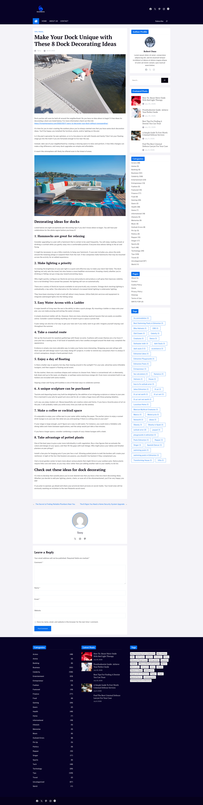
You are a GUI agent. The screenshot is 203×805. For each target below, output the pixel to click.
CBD (155, 328)
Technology (136, 251)
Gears (133, 203)
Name (37, 588)
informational (136, 214)
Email (37, 599)
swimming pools (141, 450)
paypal (156, 430)
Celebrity (135, 176)
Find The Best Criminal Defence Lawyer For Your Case (155, 145)
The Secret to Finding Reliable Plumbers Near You (55, 504)
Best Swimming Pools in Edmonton (148, 323)
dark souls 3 (139, 349)
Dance (153, 338)
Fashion (134, 187)
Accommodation (141, 318)
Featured (135, 190)
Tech (133, 247)
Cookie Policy (136, 285)
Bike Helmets (140, 328)
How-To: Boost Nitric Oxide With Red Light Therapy (153, 99)
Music (133, 224)
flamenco (158, 374)
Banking (134, 170)
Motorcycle (153, 415)
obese (152, 420)
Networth (138, 420)
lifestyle (134, 217)
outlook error (140, 430)
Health (133, 207)
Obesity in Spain (155, 425)
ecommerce (157, 349)
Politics (134, 234)
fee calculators (141, 374)
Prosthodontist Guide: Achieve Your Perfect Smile (155, 111)
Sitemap (134, 295)
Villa (161, 460)
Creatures (139, 338)
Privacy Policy (136, 292)
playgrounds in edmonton (145, 435)
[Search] (164, 80)
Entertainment (137, 180)
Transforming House (143, 460)
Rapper (134, 237)
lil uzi (158, 389)
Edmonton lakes (141, 354)
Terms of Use (136, 298)
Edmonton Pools (141, 364)
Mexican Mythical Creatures (146, 410)
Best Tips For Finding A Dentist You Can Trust (152, 122)
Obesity (138, 425)
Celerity (155, 333)
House (152, 379)
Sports (134, 244)
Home (36, 21)
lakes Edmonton (141, 389)
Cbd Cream (139, 333)
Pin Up (133, 231)
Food (133, 197)
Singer (133, 241)
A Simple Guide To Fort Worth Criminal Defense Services (155, 134)
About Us (135, 278)
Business (134, 173)
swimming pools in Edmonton (146, 455)
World (133, 264)
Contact (134, 281)
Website (37, 611)
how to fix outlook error (144, 384)
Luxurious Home (141, 404)
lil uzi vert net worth (142, 399)
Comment (38, 562)
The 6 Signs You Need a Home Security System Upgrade (102, 504)
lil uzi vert (159, 394)
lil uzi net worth (141, 394)
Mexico (137, 415)
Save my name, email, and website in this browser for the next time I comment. (67, 622)
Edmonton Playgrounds (144, 359)
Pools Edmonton (141, 440)
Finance (134, 193)
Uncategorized (137, 261)
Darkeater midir (141, 344)
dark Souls (159, 344)
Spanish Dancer (154, 445)
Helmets (138, 379)
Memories (135, 220)
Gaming (134, 200)
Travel (41, 32)
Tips (36, 32)
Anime (133, 166)
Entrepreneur (136, 183)
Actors (133, 163)
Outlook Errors (137, 227)
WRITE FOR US (137, 302)
